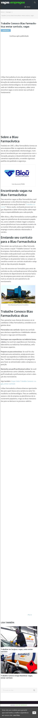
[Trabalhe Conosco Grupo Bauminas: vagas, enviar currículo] (19, 663)
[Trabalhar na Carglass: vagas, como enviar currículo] (19, 636)
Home (2, 12)
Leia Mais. (16, 715)
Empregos (8, 12)
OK (34, 712)
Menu (28, 7)
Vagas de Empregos (21, 705)
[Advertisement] (19, 56)
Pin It (30, 615)
